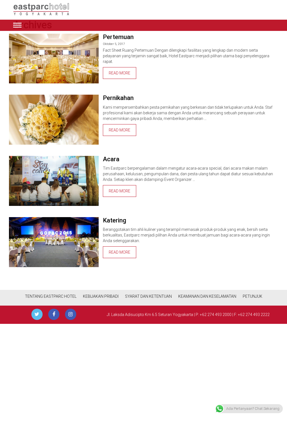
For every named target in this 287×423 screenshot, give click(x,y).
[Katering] (54, 242)
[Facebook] (53, 314)
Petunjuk (252, 296)
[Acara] (54, 181)
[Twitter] (37, 314)
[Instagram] (70, 314)
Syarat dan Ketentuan (148, 296)
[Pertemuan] (54, 59)
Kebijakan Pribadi (101, 296)
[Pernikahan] (54, 120)
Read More (119, 73)
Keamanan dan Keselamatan (207, 296)
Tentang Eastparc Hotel (51, 296)
